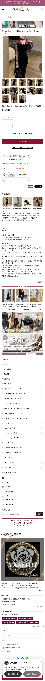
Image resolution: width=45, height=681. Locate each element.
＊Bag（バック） (8, 457)
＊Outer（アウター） (9, 423)
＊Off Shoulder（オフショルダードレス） (16, 408)
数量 (3, 123)
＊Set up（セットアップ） (11, 438)
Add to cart (22, 142)
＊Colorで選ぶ (7, 467)
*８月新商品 (6, 379)
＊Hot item (6, 364)
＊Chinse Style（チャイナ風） (12, 403)
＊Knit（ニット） (8, 443)
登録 (39, 514)
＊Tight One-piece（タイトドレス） (14, 389)
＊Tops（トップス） (9, 428)
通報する (40, 282)
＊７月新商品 (6, 384)
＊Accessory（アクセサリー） (12, 452)
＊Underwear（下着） (9, 472)
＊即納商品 (6, 374)
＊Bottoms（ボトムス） (10, 433)
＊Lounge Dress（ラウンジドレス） (14, 398)
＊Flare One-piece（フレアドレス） (14, 394)
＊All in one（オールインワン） (12, 448)
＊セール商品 (6, 369)
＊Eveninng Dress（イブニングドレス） (15, 418)
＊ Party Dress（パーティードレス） (14, 413)
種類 (3, 114)
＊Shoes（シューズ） (9, 462)
